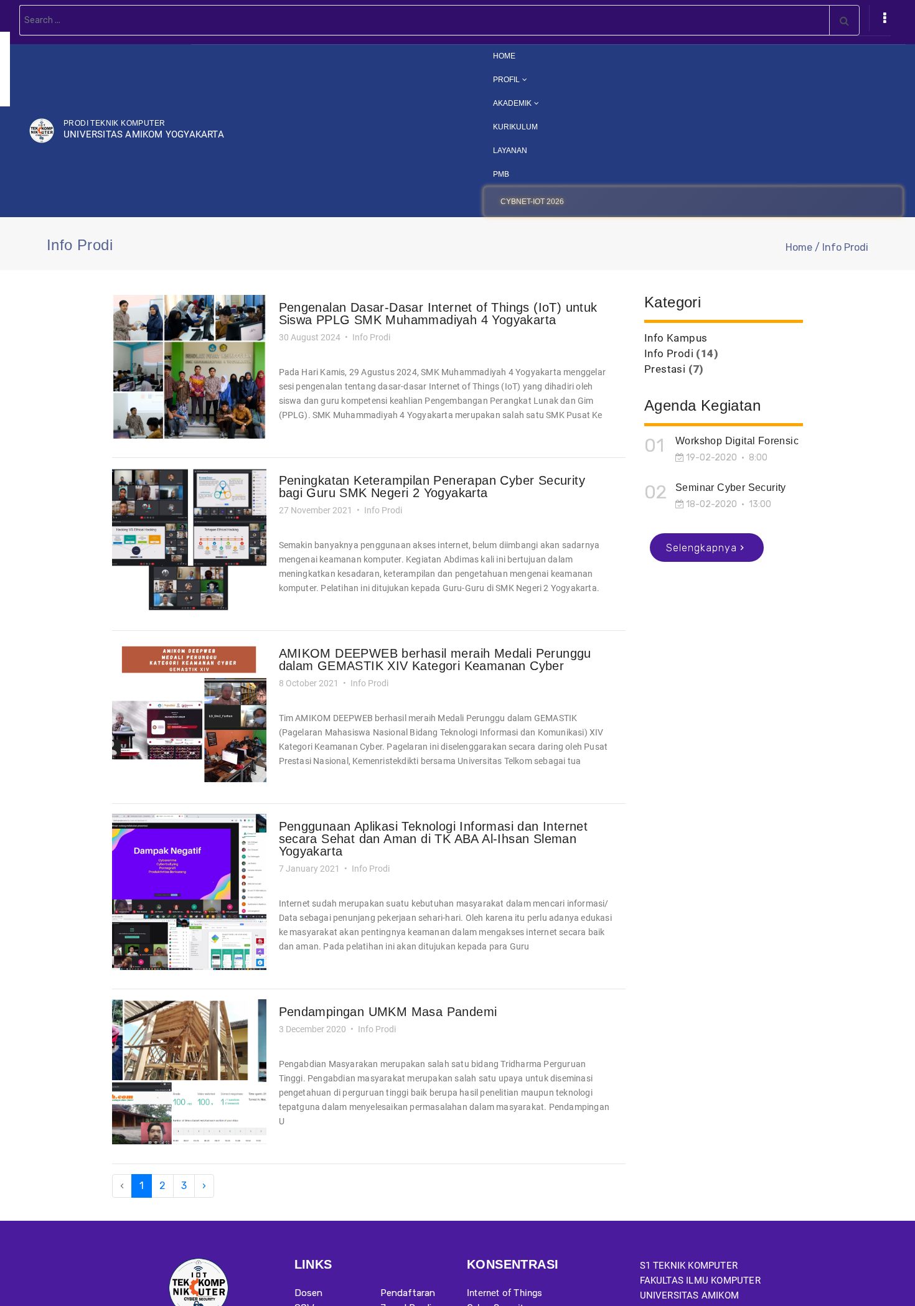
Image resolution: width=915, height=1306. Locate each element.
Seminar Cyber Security (730, 487)
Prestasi (664, 369)
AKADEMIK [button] (522, 103)
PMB (511, 174)
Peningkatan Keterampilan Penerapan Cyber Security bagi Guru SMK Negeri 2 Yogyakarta (432, 486)
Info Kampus (675, 338)
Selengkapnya (701, 548)
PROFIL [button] (516, 79)
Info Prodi (668, 353)
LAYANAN (521, 150)
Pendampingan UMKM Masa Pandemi (388, 1012)
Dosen (308, 1293)
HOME (533, 55)
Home (799, 247)
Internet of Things (505, 1293)
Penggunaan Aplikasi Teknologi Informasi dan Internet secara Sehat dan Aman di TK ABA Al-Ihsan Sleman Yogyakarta (433, 838)
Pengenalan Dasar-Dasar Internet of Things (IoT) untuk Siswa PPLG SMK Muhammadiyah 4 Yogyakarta (438, 314)
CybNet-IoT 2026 (542, 201)
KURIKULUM (524, 126)
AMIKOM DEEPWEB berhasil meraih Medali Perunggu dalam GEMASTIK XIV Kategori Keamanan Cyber (435, 659)
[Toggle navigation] (884, 18)
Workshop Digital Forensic (737, 441)
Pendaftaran (407, 1293)
